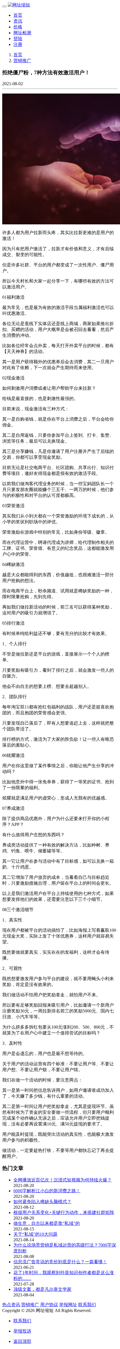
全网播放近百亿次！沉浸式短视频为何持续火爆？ (62, 1180)
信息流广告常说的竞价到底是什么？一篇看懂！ (60, 1261)
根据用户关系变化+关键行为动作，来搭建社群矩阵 (63, 1212)
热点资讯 (11, 1304)
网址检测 (22, 32)
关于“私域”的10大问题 (35, 1234)
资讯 (17, 21)
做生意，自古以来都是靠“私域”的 (46, 1223)
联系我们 (87, 1304)
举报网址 (68, 1304)
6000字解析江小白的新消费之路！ (46, 1190)
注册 (17, 44)
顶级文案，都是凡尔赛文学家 (42, 1289)
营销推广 (22, 60)
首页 (17, 15)
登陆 (17, 38)
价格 (17, 26)
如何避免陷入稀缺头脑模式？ (42, 1201)
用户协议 (49, 1304)
